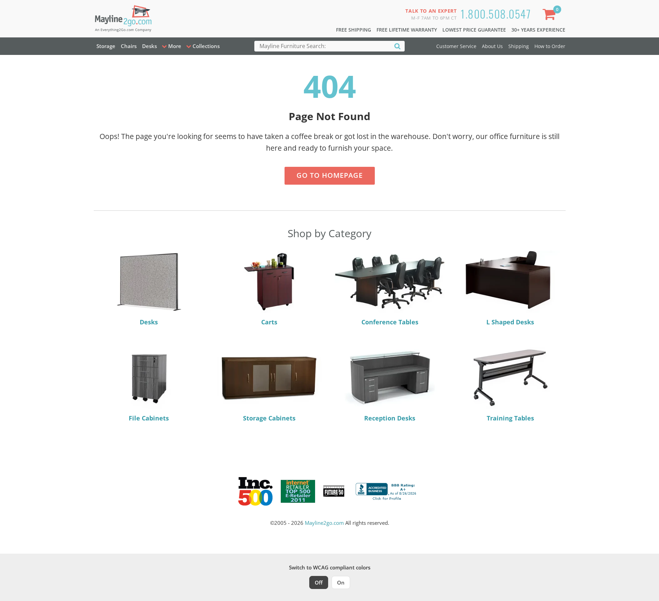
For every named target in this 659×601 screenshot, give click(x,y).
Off (319, 582)
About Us (492, 46)
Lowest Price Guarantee (474, 29)
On (341, 582)
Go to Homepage (330, 175)
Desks (149, 46)
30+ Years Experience (538, 29)
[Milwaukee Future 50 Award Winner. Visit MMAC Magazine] (333, 491)
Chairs (129, 46)
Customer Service (456, 46)
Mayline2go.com (324, 522)
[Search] (397, 45)
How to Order (549, 46)
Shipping (518, 46)
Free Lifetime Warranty (407, 29)
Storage (105, 46)
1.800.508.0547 (496, 13)
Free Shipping (353, 29)
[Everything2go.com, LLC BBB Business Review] (386, 490)
